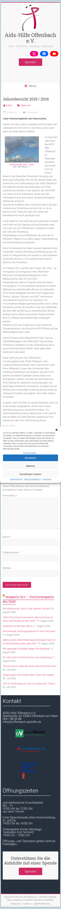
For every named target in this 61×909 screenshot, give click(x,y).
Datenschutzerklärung (32, 479)
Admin (9, 105)
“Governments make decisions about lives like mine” (30, 666)
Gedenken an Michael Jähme (18, 626)
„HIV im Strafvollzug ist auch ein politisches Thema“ (29, 683)
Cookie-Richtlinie (16, 479)
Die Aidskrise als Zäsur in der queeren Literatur (26, 608)
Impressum (46, 479)
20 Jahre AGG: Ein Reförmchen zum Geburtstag (27, 657)
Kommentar (10, 495)
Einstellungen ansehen (30, 474)
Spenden (30, 62)
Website (7, 568)
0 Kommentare (32, 112)
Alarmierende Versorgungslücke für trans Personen (29, 631)
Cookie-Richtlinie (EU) (41, 904)
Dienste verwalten (29, 453)
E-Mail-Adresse (11, 552)
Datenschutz (16, 904)
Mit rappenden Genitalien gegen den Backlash (26, 648)
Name (7, 537)
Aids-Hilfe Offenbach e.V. (30, 37)
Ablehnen (30, 466)
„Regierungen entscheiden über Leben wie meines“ (29, 674)
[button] (56, 429)
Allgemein (26, 105)
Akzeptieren (30, 458)
